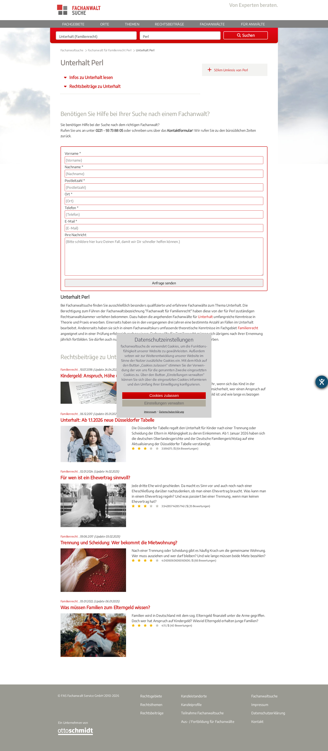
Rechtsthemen (151, 704)
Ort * (68, 194)
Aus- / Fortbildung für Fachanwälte (207, 721)
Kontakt (257, 721)
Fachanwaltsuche (72, 50)
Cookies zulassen (164, 395)
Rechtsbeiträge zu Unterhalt (95, 86)
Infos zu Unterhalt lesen (91, 77)
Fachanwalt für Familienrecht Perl (109, 50)
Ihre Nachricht (75, 234)
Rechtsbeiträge (169, 24)
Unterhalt (205, 316)
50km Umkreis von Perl (230, 70)
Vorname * (73, 153)
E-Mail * (71, 221)
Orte (104, 24)
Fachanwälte (212, 24)
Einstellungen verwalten (164, 403)
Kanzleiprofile (191, 704)
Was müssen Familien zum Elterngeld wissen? (105, 607)
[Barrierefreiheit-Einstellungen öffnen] (321, 382)
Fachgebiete (73, 24)
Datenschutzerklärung (268, 713)
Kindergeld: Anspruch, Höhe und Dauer (98, 375)
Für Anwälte (253, 24)
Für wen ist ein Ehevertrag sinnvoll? (95, 477)
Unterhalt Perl (145, 50)
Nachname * (74, 167)
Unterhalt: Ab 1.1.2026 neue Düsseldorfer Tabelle (108, 420)
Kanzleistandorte (194, 696)
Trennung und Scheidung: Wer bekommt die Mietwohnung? (119, 542)
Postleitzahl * (75, 180)
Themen (132, 24)
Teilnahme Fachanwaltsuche (202, 713)
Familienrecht (248, 328)
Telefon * (71, 207)
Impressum (259, 704)
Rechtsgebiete (151, 696)
